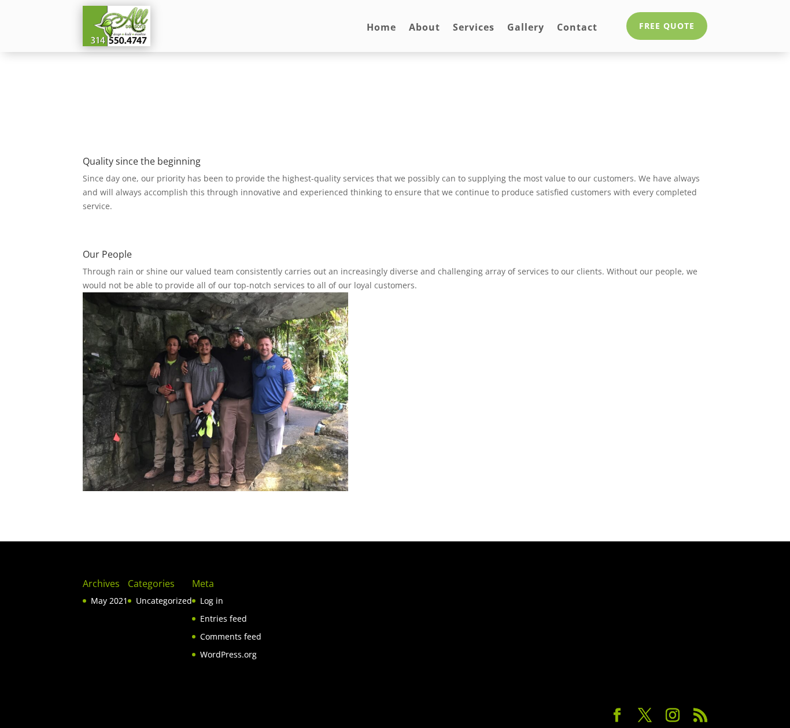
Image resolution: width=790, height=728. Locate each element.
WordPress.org (228, 654)
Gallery (525, 28)
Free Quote (667, 25)
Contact (577, 28)
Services (473, 28)
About (424, 28)
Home (381, 28)
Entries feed (223, 618)
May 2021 (109, 600)
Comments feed (230, 636)
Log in (211, 600)
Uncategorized (164, 600)
